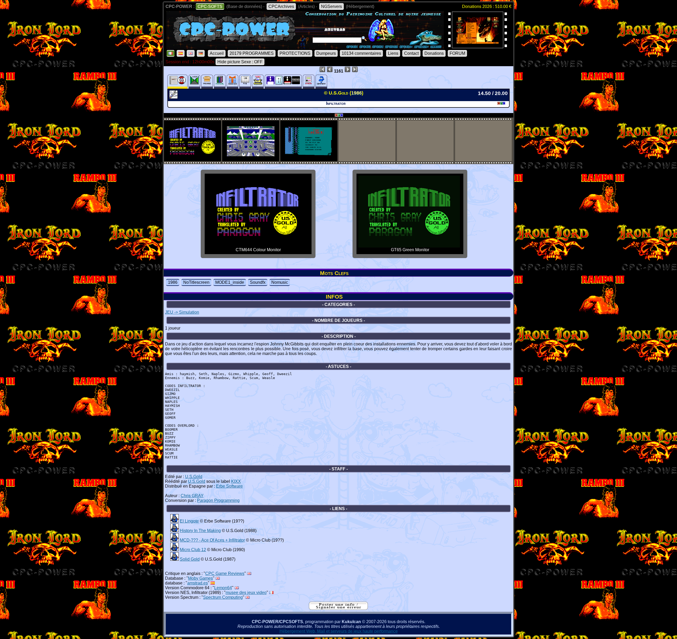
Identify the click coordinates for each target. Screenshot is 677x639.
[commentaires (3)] (321, 82)
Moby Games (200, 578)
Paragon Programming (218, 500)
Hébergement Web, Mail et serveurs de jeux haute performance (339, 631)
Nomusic (279, 282)
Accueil (217, 53)
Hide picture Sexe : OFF (240, 62)
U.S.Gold (193, 476)
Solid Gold (190, 559)
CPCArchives (281, 6)
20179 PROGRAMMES (252, 53)
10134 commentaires (361, 53)
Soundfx (258, 282)
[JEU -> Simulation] (174, 97)
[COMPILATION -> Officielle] (174, 521)
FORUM (457, 53)
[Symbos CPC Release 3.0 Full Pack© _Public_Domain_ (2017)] (477, 46)
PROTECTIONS (295, 53)
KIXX (236, 481)
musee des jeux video (246, 592)
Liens (393, 53)
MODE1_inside (229, 282)
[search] (364, 38)
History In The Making (200, 530)
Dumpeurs (326, 53)
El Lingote (189, 521)
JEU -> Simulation (182, 312)
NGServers (331, 6)
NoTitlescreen (196, 282)
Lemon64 (223, 588)
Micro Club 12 (193, 549)
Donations (434, 53)
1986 (172, 282)
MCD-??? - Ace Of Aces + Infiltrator (212, 540)
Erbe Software (229, 486)
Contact (411, 53)
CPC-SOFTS (210, 6)
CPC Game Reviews (224, 573)
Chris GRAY (192, 495)
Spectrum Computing (223, 597)
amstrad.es (197, 583)
